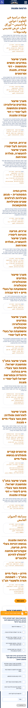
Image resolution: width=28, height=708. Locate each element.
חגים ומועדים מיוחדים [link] (18, 591)
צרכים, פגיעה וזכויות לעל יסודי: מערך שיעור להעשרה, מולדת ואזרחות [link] (15, 150)
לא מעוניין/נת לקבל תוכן (15, 693)
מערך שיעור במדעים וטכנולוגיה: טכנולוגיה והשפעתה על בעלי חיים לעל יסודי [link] (14, 326)
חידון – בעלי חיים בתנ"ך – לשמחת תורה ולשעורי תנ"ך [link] (14, 577)
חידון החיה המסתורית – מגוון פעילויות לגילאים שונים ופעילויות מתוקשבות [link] (15, 198)
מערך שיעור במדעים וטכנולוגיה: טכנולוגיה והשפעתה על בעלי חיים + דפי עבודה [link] (14, 283)
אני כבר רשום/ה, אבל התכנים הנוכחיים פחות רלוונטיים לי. (13, 638)
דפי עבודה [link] (21, 46)
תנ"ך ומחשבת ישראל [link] (18, 402)
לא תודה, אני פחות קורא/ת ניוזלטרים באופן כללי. (14, 650)
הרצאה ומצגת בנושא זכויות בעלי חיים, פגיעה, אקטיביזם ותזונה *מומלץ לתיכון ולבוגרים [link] (14, 549)
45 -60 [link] (8, 133)
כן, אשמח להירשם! (16, 626)
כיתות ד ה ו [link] (11, 44)
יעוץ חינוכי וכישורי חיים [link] (18, 179)
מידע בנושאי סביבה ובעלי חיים (13, 682)
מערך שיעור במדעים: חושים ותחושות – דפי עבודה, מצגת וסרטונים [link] (16, 66)
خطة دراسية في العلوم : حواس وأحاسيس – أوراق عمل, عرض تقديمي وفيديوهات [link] (14, 24)
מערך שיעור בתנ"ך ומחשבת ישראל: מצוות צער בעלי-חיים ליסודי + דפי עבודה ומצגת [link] (14, 488)
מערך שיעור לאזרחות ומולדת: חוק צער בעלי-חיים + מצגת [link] (14, 417)
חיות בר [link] (21, 49)
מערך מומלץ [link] (20, 48)
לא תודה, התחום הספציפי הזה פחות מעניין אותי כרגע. (13, 644)
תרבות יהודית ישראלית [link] (18, 403)
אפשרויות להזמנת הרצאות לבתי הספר (13, 670)
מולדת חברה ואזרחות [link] (18, 181)
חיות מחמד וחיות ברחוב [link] (14, 49)
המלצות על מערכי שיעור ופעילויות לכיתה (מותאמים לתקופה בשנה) (12, 664)
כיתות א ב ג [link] (11, 258)
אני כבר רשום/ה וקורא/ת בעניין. (13, 632)
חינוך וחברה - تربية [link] (10, 178)
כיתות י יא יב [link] (14, 131)
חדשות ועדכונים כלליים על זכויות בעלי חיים (13, 687)
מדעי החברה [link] (11, 442)
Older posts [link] (20, 601)
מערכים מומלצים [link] (10, 130)
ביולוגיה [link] (21, 135)
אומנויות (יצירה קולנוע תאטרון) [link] (16, 469)
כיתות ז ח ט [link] (20, 131)
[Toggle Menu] (25, 2)
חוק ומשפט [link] (10, 307)
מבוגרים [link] (21, 564)
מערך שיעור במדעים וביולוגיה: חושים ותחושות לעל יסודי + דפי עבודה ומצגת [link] (15, 108)
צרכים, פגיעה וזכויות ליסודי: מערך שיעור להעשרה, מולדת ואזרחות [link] (15, 238)
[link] (2, 2)
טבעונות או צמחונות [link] (19, 400)
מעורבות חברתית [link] (9, 181)
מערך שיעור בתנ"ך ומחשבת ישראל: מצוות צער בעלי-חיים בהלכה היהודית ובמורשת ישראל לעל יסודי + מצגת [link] (14, 371)
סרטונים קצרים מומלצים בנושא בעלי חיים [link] (16, 455)
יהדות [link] (13, 400)
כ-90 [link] (11, 175)
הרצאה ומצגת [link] (15, 46)
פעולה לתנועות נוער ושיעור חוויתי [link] (16, 468)
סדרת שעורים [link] (14, 48)
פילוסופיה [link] (21, 183)
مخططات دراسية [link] (9, 473)
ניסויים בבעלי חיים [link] (19, 178)
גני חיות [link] (8, 48)
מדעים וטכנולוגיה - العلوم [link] (17, 51)
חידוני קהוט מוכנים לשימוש (14, 676)
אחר (20, 699)
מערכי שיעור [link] (18, 44)
